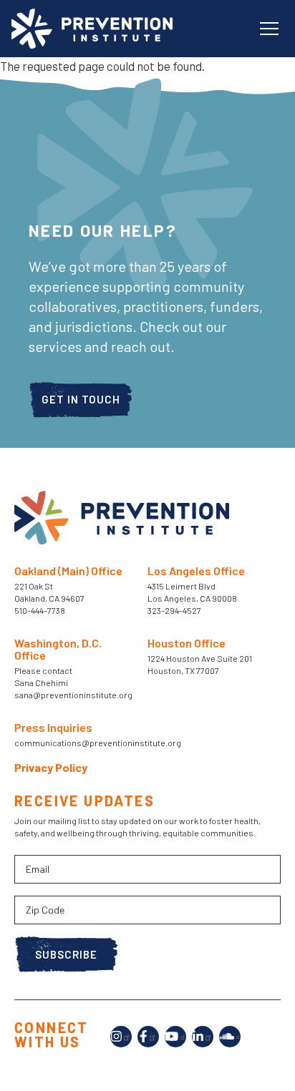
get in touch (81, 399)
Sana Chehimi (41, 682)
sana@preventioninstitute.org (73, 695)
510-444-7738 (40, 610)
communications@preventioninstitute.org (97, 743)
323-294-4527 (174, 610)
